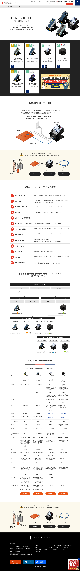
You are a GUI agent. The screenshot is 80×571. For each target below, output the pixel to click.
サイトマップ (65, 549)
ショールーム (55, 547)
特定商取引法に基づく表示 (67, 545)
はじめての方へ (35, 3)
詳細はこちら (50, 413)
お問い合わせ (37, 551)
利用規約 (64, 543)
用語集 (45, 549)
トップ (5, 6)
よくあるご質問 (56, 3)
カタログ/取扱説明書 (57, 545)
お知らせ (33, 1)
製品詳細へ (25, 493)
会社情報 (49, 3)
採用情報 (63, 3)
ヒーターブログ (38, 1)
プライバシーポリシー (66, 547)
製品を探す (43, 3)
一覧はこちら (35, 173)
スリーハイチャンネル (46, 1)
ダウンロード (53, 1)
